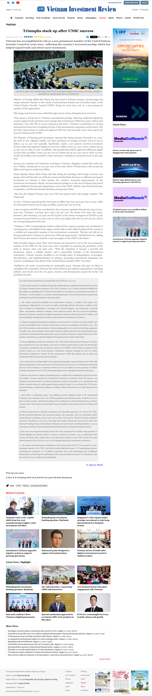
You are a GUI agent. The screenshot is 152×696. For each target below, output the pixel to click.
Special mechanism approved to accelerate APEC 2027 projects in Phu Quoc (58, 617)
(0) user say (47, 37)
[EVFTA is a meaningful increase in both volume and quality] (93, 602)
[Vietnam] (22, 505)
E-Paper (135, 9)
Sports (111, 18)
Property (71, 18)
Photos (119, 18)
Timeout (102, 18)
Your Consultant (43, 18)
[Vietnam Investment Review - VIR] (77, 15)
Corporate (19, 18)
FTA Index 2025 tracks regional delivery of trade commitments (31, 649)
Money (80, 18)
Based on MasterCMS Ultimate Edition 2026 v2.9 (22, 691)
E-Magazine (144, 9)
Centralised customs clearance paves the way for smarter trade (31, 644)
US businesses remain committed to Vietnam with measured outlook (33, 652)
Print (108, 37)
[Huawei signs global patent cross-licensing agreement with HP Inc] (130, 167)
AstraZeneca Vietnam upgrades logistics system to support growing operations (21, 553)
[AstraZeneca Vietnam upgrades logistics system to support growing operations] (22, 538)
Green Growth (59, 18)
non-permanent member (39, 485)
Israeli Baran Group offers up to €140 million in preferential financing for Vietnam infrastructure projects (47, 633)
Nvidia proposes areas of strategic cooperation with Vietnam (30, 636)
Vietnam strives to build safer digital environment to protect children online (92, 553)
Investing (30, 18)
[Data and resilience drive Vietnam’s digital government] (22, 602)
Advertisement (115, 3)
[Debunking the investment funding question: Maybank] (58, 505)
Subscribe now (131, 3)
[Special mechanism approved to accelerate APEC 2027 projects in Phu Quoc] (58, 602)
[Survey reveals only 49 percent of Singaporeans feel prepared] (130, 138)
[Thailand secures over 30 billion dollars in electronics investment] (130, 197)
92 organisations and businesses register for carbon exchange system (33, 639)
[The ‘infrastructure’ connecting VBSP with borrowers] (58, 575)
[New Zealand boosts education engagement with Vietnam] (93, 575)
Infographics (91, 18)
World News (138, 18)
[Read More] (104, 659)
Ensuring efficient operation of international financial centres (30, 647)
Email (101, 37)
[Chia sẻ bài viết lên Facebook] (87, 37)
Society (128, 18)
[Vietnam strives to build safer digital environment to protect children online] (93, 538)
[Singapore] (93, 505)
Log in (144, 3)
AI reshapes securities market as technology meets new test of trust (32, 631)
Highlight (11, 24)
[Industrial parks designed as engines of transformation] (58, 538)
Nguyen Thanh (96, 464)
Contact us (20, 687)
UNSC (18, 485)
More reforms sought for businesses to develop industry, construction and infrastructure (40, 655)
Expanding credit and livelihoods (20, 641)
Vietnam (25, 485)
